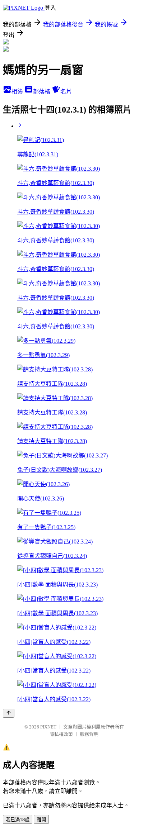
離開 (41, 819)
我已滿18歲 (17, 819)
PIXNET (48, 727)
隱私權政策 (61, 734)
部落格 (42, 92)
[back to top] (8, 713)
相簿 (17, 92)
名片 (66, 92)
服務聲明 (89, 734)
